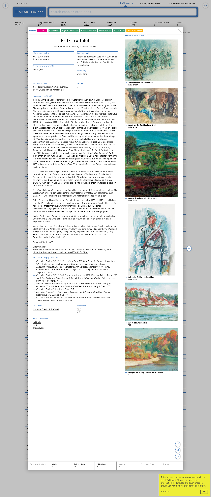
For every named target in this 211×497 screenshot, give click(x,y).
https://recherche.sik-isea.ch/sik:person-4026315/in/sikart (60, 252)
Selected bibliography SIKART (45, 258)
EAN (35, 325)
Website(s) (37, 306)
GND (79, 309)
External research (40, 319)
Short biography (83, 53)
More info (165, 492)
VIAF (79, 312)
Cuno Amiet (54, 31)
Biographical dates (41, 53)
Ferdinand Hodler (88, 31)
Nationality (81, 71)
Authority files (82, 306)
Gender (80, 83)
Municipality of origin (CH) (44, 66)
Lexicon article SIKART (42, 96)
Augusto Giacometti (70, 31)
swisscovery (38, 328)
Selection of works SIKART (136, 35)
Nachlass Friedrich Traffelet (46, 309)
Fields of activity (40, 83)
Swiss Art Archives (135, 31)
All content (42, 31)
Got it (204, 492)
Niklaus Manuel (104, 31)
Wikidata (37, 322)
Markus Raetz (119, 31)
